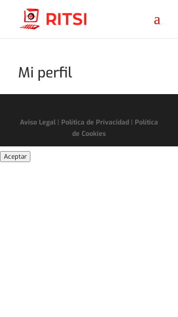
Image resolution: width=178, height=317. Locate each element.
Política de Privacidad (95, 122)
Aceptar (15, 157)
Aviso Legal (38, 122)
